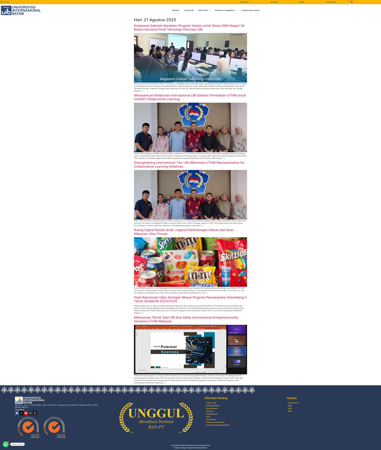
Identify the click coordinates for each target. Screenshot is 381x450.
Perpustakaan (211, 419)
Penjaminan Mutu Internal (215, 422)
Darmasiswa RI (293, 403)
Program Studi (211, 403)
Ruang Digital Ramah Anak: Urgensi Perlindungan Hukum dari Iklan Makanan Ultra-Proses (184, 232)
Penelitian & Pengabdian (224, 10)
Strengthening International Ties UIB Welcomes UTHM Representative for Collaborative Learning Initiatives (189, 164)
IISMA (290, 406)
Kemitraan (209, 411)
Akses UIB (274, 2)
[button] (6, 444)
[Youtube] (26, 413)
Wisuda (301, 2)
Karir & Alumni (331, 2)
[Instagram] (30, 413)
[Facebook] (17, 413)
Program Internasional (250, 10)
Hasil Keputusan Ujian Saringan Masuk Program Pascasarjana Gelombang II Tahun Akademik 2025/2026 (190, 299)
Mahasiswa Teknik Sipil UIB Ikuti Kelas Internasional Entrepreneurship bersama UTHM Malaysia (186, 319)
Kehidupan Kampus (213, 406)
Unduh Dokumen (212, 414)
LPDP (290, 408)
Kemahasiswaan (212, 408)
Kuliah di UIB (203, 10)
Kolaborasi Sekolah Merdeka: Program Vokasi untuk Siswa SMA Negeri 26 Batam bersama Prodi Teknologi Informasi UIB (189, 27)
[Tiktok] (35, 413)
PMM (290, 411)
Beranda (175, 10)
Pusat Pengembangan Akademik (217, 425)
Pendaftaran (244, 2)
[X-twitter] (21, 413)
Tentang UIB (188, 10)
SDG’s (208, 417)
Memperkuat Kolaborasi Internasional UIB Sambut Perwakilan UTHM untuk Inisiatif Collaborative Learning (190, 97)
